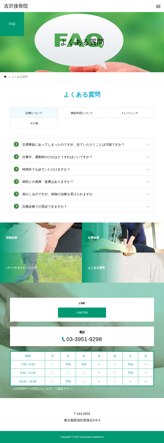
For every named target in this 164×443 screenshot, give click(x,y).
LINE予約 (82, 312)
